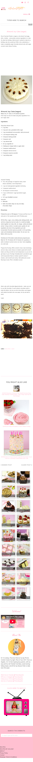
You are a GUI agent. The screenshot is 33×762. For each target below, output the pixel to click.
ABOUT (2, 751)
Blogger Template (26, 760)
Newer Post (7, 465)
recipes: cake (9, 349)
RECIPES (3, 747)
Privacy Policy (4, 753)
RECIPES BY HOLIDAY (7, 749)
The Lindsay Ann (11, 760)
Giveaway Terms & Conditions (8, 757)
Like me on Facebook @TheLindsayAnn (12, 681)
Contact (2, 755)
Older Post (26, 465)
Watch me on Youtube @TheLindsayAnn (12, 675)
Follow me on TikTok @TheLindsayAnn (12, 679)
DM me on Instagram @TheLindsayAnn (12, 677)
